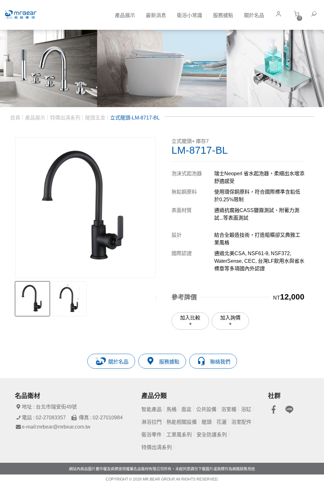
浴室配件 (241, 422)
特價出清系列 (65, 117)
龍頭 (207, 422)
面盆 (186, 409)
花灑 (221, 422)
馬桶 (171, 409)
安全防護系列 (211, 434)
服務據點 (223, 15)
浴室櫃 (228, 409)
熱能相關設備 (181, 422)
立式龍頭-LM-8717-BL (135, 117)
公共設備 (206, 409)
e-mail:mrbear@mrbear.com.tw (56, 426)
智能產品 (151, 409)
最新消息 (156, 15)
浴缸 (246, 409)
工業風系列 (179, 434)
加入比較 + (190, 320)
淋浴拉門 (151, 422)
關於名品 (254, 15)
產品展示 (125, 15)
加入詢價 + (230, 320)
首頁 (15, 117)
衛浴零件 (151, 434)
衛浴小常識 (189, 15)
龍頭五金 (95, 117)
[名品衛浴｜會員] (280, 13)
